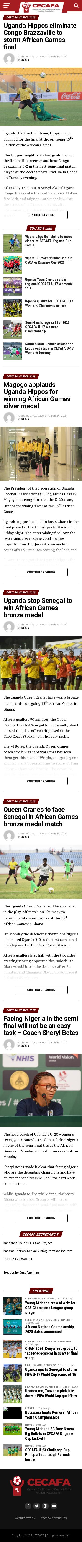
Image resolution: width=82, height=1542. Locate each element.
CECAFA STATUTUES (54, 1518)
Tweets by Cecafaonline (21, 1272)
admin (25, 59)
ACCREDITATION (25, 1518)
